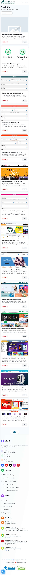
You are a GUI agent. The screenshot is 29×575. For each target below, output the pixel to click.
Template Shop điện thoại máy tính (11, 64)
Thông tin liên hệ (7, 506)
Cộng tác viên (6, 513)
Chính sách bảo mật (8, 484)
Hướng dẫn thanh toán (9, 503)
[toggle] (22, 2)
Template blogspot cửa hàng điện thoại (12, 93)
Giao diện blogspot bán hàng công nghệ (12, 387)
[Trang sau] (17, 432)
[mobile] (26, 2)
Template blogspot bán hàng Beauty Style (13, 328)
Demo (24, 42)
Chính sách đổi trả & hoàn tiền (11, 490)
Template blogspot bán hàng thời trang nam (13, 211)
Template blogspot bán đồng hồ (10, 122)
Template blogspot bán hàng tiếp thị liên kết (13, 358)
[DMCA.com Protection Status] (20, 568)
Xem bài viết (7, 524)
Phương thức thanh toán (9, 481)
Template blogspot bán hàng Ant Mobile (12, 152)
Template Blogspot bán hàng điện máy (12, 34)
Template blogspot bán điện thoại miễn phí (13, 417)
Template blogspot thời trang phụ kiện (12, 181)
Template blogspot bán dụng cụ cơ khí (12, 240)
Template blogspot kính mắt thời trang (12, 270)
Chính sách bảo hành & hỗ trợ (11, 487)
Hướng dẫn (6, 509)
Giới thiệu (5, 500)
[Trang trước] (12, 432)
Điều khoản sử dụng (8, 475)
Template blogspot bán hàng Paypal (11, 299)
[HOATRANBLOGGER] (8, 2)
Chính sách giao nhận (9, 478)
